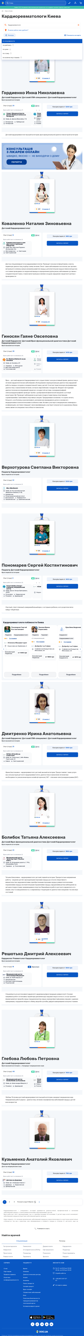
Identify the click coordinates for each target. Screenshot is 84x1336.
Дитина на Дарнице (14, 1180)
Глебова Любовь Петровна (30, 1059)
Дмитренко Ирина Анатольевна (36, 734)
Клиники (26, 1271)
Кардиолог (7, 958)
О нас (6, 1268)
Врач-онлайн (27, 1289)
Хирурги (65, 1256)
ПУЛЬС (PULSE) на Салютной (13, 754)
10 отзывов (40, 641)
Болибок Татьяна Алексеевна (33, 837)
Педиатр (6, 472)
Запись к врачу (62, 113)
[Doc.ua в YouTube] (47, 1324)
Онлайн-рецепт (28, 1286)
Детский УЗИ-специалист (35, 97)
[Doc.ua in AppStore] (35, 1317)
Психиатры (27, 1253)
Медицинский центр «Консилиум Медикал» (15, 975)
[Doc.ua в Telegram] (42, 1324)
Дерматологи (48, 1246)
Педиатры (66, 1250)
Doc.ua (5, 1335)
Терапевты (27, 1256)
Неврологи (7, 1250)
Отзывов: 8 (46, 209)
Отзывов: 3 (46, 551)
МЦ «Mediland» (12, 488)
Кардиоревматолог (20, 472)
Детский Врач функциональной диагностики (44, 341)
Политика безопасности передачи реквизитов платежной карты (31, 1301)
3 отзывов (13, 638)
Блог (24, 1295)
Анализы (26, 1280)
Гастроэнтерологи (10, 1246)
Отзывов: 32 (45, 321)
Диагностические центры (32, 1274)
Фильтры (11, 35)
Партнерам (7, 1271)
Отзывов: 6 (46, 78)
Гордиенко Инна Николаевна (33, 93)
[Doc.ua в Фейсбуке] (32, 1324)
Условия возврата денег (31, 1306)
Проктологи (7, 1253)
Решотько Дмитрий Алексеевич (36, 954)
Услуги (25, 1277)
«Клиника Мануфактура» (17, 643)
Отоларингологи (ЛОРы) (31, 1250)
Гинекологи (27, 1246)
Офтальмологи (48, 1250)
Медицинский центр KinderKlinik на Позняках (15, 1080)
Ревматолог (19, 958)
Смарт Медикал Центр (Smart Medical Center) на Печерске (16, 115)
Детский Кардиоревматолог (62, 97)
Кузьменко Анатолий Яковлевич (37, 1160)
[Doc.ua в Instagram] (37, 1324)
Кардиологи (67, 1246)
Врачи (25, 1268)
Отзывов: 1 (46, 719)
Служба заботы (60, 1273)
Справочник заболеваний (31, 1292)
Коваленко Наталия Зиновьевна (36, 224)
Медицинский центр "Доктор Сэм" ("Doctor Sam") (15, 859)
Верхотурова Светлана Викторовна (40, 468)
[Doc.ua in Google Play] (48, 1317)
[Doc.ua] (3, 3)
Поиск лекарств (28, 1283)
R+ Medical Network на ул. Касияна (16, 359)
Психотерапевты (69, 1253)
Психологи (46, 1253)
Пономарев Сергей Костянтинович (40, 565)
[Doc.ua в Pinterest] (51, 1324)
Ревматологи (8, 1256)
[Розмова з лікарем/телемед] (42, 156)
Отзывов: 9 (46, 453)
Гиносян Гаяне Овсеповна (30, 336)
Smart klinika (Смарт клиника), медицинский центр (15, 587)
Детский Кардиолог (12, 97)
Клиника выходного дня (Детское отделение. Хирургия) (15, 244)
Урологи (46, 1256)
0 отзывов (67, 642)
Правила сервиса (10, 1274)
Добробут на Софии (43, 646)
